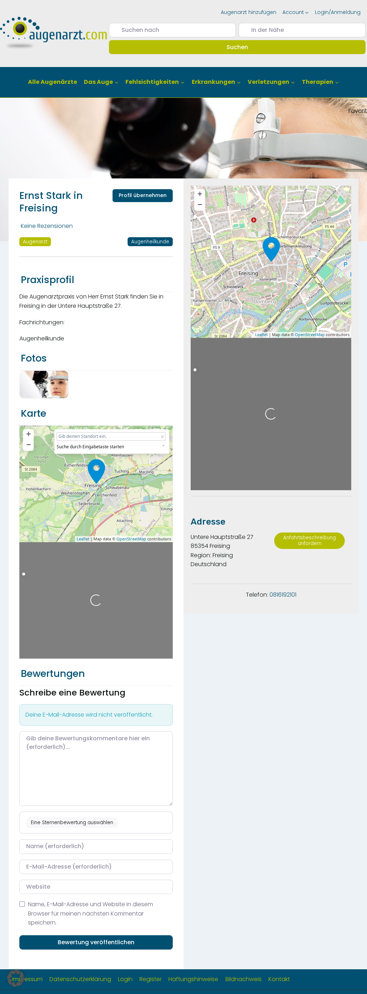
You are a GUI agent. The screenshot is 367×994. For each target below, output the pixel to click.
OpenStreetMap (131, 538)
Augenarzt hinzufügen (248, 12)
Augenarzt (35, 241)
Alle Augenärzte (52, 82)
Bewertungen (53, 673)
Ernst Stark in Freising (51, 202)
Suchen (247, 47)
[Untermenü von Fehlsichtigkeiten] (155, 82)
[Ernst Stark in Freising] (96, 471)
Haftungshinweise (193, 979)
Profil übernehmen (143, 195)
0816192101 (283, 595)
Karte (33, 413)
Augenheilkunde (150, 241)
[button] (16, 978)
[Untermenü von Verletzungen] (271, 82)
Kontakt (279, 979)
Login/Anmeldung (338, 12)
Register (150, 979)
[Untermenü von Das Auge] (101, 82)
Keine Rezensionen (47, 226)
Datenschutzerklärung (80, 979)
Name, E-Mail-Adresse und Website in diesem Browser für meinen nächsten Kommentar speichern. (90, 913)
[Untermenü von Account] (295, 12)
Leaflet (83, 538)
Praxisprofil (47, 279)
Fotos (34, 358)
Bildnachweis (243, 979)
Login (125, 979)
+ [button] (28, 433)
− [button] (28, 444)
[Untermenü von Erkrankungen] (216, 82)
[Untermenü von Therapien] (320, 82)
